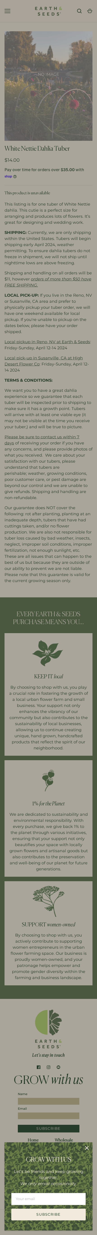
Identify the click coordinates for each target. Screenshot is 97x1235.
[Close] (87, 1148)
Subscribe (48, 1214)
